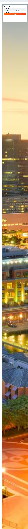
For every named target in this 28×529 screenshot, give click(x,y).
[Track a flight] (1, 11)
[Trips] (1, 13)
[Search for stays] (1, 6)
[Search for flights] (1, 5)
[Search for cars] (1, 8)
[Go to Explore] (1, 10)
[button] (1, 3)
